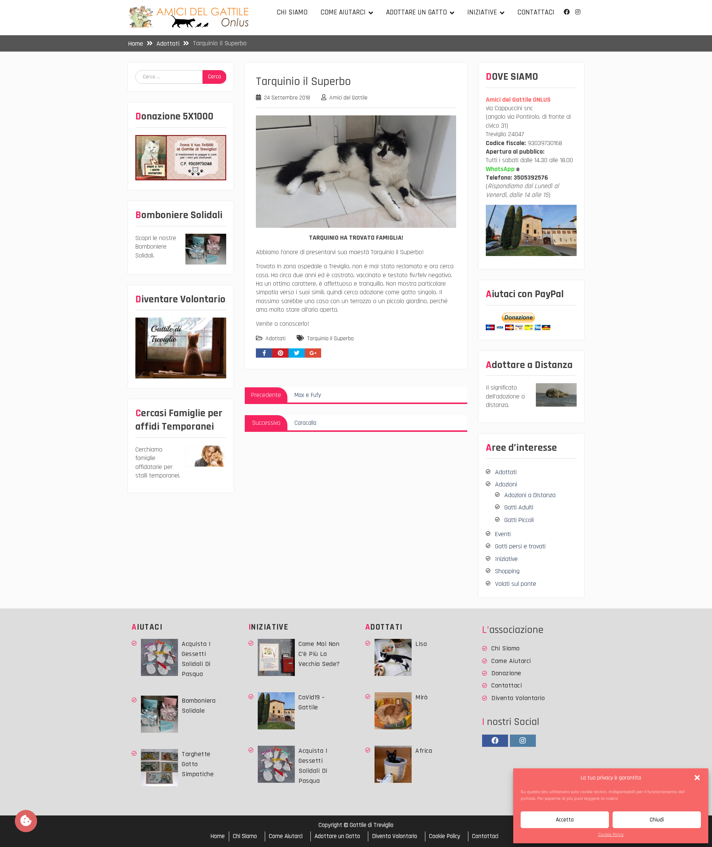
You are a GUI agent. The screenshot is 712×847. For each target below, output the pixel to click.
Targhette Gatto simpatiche (198, 764)
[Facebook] (566, 12)
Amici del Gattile (348, 98)
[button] (697, 777)
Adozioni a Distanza (530, 495)
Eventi (503, 534)
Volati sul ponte (515, 584)
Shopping (507, 571)
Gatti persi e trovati (520, 546)
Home (217, 836)
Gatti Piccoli (519, 520)
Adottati (276, 338)
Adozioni (506, 484)
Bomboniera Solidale (198, 705)
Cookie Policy (611, 834)
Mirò (421, 697)
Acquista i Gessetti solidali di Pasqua (196, 659)
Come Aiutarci (343, 12)
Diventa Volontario (518, 698)
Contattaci (535, 12)
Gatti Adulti (518, 507)
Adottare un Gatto (416, 12)
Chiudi (657, 819)
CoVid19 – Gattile (312, 702)
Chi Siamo (292, 12)
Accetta (565, 819)
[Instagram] (577, 12)
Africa (423, 750)
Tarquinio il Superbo (330, 338)
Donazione (506, 673)
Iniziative (482, 12)
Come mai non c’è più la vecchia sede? (319, 654)
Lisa (421, 644)
